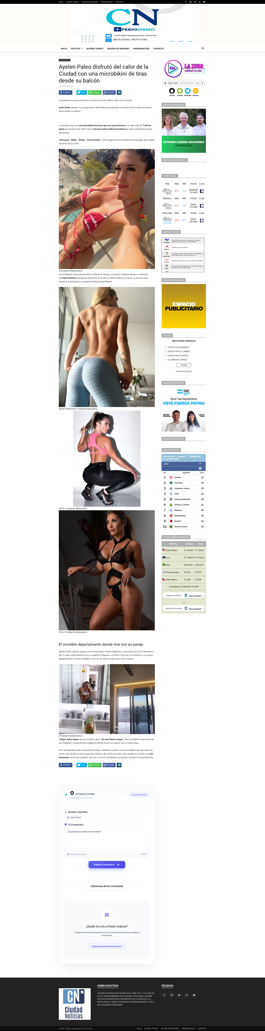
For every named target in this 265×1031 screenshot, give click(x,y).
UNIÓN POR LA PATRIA (178, 355)
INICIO (61, 2)
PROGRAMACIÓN (106, 2)
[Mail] (195, 2)
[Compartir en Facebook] (65, 92)
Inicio (61, 56)
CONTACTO (119, 2)
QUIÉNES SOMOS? (72, 2)
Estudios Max (87, 1028)
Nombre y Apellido (78, 812)
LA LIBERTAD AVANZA (177, 359)
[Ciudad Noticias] (132, 24)
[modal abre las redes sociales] (119, 92)
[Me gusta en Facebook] (109, 92)
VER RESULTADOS (184, 371)
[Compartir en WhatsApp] (95, 92)
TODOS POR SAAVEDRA (178, 347)
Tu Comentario (76, 824)
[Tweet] (81, 92)
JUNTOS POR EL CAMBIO (179, 351)
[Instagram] (190, 2)
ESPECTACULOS (71, 56)
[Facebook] (186, 2)
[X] (200, 2)
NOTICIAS (75, 48)
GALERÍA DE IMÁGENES (90, 2)
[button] (203, 48)
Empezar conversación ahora (106, 946)
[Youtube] (204, 2)
